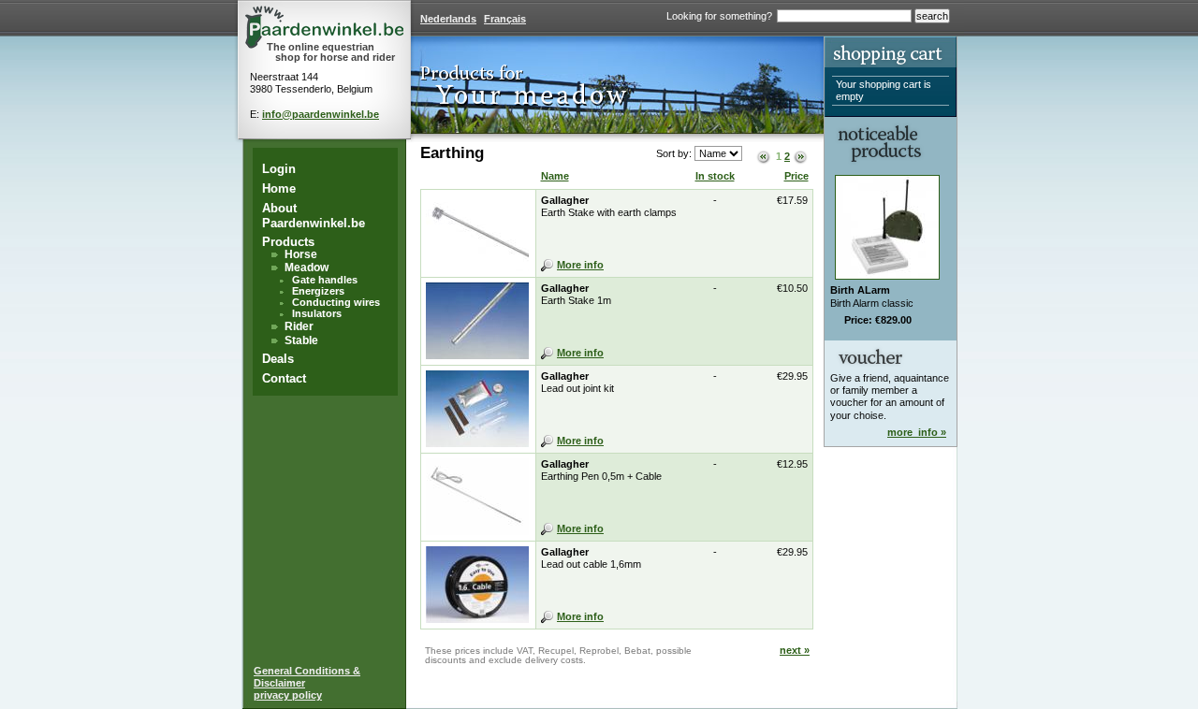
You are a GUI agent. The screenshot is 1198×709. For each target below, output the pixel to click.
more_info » (916, 432)
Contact (284, 378)
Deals (278, 359)
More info (580, 264)
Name (555, 175)
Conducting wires (336, 302)
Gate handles (325, 279)
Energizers (318, 291)
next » (795, 650)
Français (505, 18)
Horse (301, 254)
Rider (299, 326)
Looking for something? (719, 16)
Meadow (307, 267)
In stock (715, 175)
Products (288, 242)
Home (279, 188)
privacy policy (288, 695)
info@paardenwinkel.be (320, 114)
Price (796, 175)
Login (279, 169)
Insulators (317, 313)
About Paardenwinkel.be (313, 215)
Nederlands (448, 18)
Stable (301, 340)
